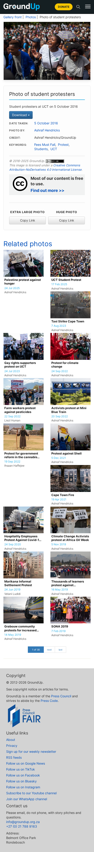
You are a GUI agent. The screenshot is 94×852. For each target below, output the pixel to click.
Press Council (61, 696)
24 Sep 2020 (12, 544)
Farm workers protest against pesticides (20, 409)
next (49, 649)
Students (41, 149)
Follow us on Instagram (23, 787)
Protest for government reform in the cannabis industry (21, 455)
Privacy (11, 745)
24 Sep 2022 (59, 371)
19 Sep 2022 (12, 461)
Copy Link (27, 220)
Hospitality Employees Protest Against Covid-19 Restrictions (22, 538)
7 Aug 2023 (58, 325)
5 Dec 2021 (58, 458)
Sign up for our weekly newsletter (31, 751)
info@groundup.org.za (23, 822)
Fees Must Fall (44, 144)
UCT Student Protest (66, 280)
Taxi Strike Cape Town (67, 321)
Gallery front (12, 17)
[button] (88, 6)
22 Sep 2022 (12, 416)
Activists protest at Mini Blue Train (68, 409)
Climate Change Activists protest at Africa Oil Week (70, 538)
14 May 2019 (12, 634)
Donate (63, 6)
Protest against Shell (66, 453)
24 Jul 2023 (12, 371)
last (61, 649)
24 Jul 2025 (12, 288)
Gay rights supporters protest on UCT (20, 364)
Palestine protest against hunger (22, 281)
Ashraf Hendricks (47, 130)
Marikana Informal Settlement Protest (18, 583)
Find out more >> (47, 190)
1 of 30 (36, 649)
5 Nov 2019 (58, 544)
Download (20, 115)
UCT (53, 149)
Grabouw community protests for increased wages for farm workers (21, 628)
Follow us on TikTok (20, 769)
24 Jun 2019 (12, 589)
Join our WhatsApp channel (26, 799)
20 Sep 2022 (59, 416)
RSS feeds (14, 757)
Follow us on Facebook (23, 775)
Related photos (27, 244)
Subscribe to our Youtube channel (31, 793)
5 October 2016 (46, 123)
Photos (31, 17)
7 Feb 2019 (58, 631)
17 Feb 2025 (59, 284)
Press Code (49, 701)
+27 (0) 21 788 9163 (21, 826)
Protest (63, 144)
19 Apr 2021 (58, 499)
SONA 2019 (59, 626)
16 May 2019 (59, 589)
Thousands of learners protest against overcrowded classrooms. (70, 583)
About (10, 740)
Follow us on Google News (25, 763)
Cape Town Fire (62, 495)
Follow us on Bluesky (21, 781)
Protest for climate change (64, 364)
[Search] (78, 6)
